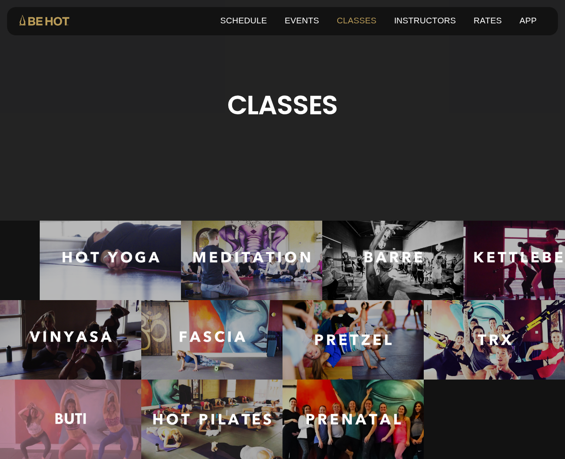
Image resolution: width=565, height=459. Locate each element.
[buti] (70, 419)
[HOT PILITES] (211, 419)
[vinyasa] (70, 340)
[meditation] (251, 260)
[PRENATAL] (353, 419)
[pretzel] (353, 340)
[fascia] (211, 340)
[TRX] (494, 340)
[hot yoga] (110, 260)
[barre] (392, 260)
